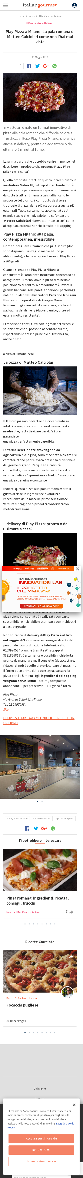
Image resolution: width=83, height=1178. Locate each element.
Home (21, 16)
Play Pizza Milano (18, 818)
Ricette (10, 998)
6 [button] (46, 924)
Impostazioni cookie (41, 1161)
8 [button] (55, 924)
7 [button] (51, 924)
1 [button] (38, 802)
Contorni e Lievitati (28, 998)
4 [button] (38, 924)
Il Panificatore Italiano (50, 16)
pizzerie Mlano (42, 818)
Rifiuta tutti (41, 1150)
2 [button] (42, 802)
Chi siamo (40, 1088)
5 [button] (42, 924)
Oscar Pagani (18, 1021)
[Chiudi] (74, 1104)
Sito (6, 709)
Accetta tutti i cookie (41, 1138)
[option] (40, 767)
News (32, 16)
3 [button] (33, 924)
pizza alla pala (65, 818)
